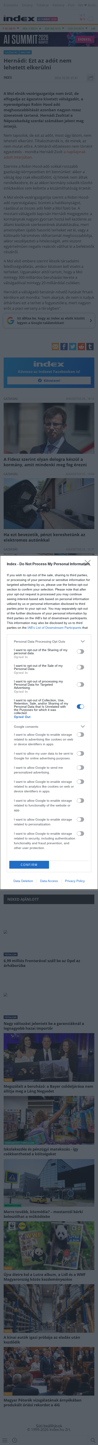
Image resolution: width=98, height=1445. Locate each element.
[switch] (80, 651)
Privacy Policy (75, 881)
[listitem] (49, 641)
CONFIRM (29, 865)
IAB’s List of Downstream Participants (54, 627)
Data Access (49, 881)
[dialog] (49, 722)
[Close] (89, 564)
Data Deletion (23, 881)
